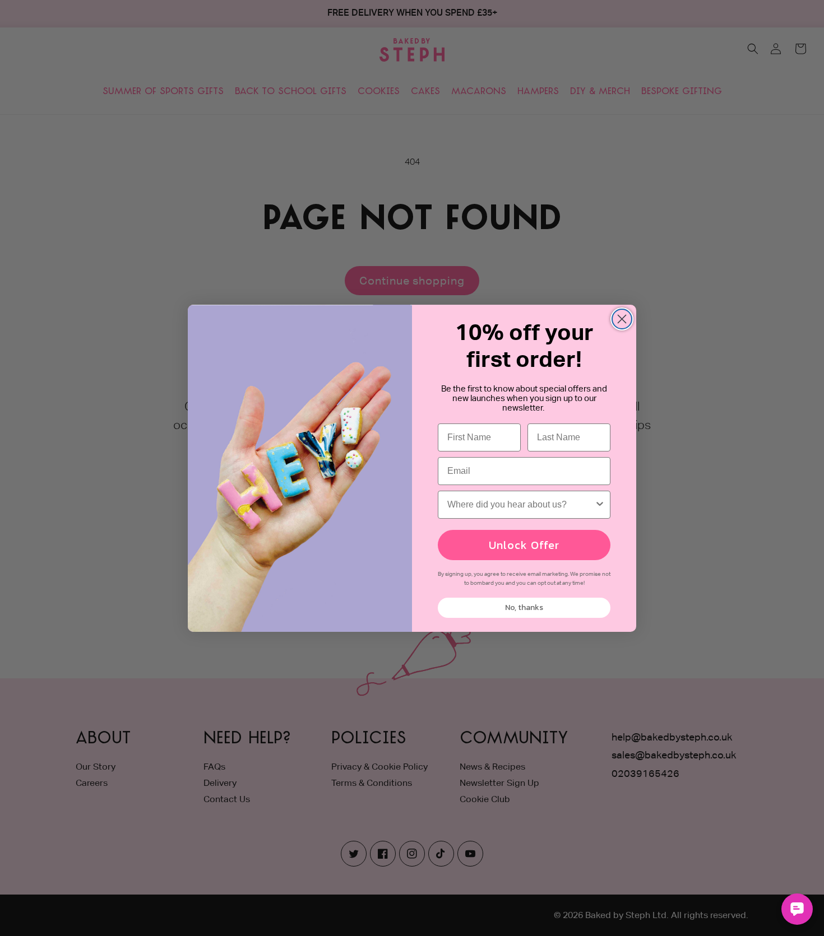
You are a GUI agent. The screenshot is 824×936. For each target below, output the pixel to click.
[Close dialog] (622, 319)
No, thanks (524, 607)
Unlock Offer (524, 545)
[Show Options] (599, 504)
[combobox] (520, 504)
